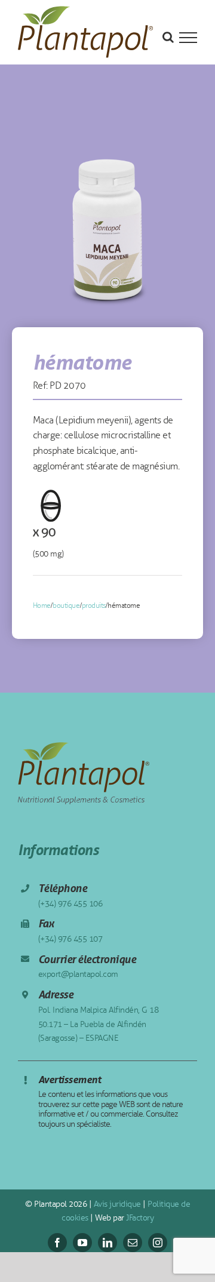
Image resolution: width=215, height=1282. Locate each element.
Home (42, 605)
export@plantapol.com (78, 974)
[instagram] (157, 1242)
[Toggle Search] (168, 37)
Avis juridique (116, 1204)
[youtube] (82, 1242)
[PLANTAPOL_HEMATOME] (107, 219)
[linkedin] (107, 1242)
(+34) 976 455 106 (70, 904)
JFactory (139, 1218)
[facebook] (57, 1242)
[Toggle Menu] (188, 37)
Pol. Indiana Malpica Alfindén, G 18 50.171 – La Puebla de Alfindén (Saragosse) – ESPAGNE (98, 1024)
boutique (66, 605)
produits (94, 605)
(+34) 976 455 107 (70, 939)
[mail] (132, 1242)
